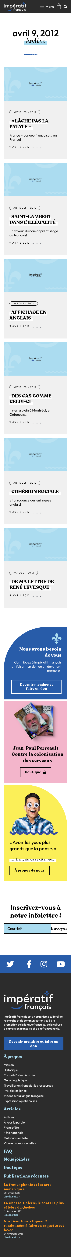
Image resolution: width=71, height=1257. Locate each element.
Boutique (13, 1167)
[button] (47, 6)
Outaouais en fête (16, 1138)
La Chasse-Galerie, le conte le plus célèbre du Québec (34, 1205)
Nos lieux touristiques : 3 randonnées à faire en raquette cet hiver (34, 1225)
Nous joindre (17, 1159)
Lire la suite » (12, 1196)
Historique (11, 1070)
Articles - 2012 (24, 112)
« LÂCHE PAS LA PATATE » (28, 124)
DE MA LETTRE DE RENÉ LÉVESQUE (31, 584)
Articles (9, 1117)
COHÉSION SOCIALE (35, 491)
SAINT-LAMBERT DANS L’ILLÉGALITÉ (32, 219)
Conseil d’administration (20, 1075)
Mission (9, 1065)
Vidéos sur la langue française (24, 1096)
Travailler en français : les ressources (28, 1085)
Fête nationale (13, 1133)
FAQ (8, 1151)
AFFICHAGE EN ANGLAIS (28, 315)
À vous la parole (14, 1122)
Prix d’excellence (15, 1091)
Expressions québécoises (20, 1101)
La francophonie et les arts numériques (27, 1186)
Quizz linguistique (15, 1080)
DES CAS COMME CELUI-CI (30, 399)
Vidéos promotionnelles (20, 1143)
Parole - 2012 (23, 303)
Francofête (11, 1127)
